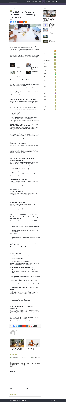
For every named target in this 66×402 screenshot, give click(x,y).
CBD (44, 80)
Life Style (45, 64)
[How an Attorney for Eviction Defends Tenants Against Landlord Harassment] (25, 359)
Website (27, 388)
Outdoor (45, 99)
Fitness (45, 106)
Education (45, 73)
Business (28, 1)
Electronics (45, 96)
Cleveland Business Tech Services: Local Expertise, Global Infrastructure (48, 19)
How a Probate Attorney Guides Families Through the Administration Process (14, 364)
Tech (49, 1)
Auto (44, 76)
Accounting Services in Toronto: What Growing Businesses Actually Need (52, 31)
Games (45, 93)
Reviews (45, 92)
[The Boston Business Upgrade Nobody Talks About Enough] (45, 36)
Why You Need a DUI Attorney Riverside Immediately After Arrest (35, 72)
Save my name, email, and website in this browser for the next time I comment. (22, 391)
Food (44, 83)
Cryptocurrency (46, 90)
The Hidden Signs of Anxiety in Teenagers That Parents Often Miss (20, 65)
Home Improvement (38, 1)
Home (25, 1)
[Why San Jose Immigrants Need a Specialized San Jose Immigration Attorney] (12, 72)
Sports (45, 86)
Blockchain (45, 66)
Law (43, 1)
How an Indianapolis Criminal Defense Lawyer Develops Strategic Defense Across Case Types (35, 66)
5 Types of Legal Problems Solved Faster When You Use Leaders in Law (35, 364)
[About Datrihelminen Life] (45, 41)
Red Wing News (24, 400)
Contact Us (53, 1)
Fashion (45, 70)
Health (33, 1)
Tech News (45, 54)
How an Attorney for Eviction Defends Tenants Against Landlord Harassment (25, 364)
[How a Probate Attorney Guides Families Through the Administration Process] (14, 359)
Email (11, 388)
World (44, 50)
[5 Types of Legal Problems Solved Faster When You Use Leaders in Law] (35, 359)
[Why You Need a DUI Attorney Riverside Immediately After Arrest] (28, 72)
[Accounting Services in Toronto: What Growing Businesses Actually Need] (45, 30)
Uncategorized (46, 77)
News (46, 1)
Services (45, 69)
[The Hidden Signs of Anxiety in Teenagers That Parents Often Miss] (12, 65)
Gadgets (45, 100)
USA (44, 53)
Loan (44, 89)
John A (13, 19)
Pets (44, 87)
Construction (46, 79)
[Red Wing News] (13, 2)
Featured (45, 102)
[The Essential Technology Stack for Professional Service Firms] (45, 25)
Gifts (44, 109)
